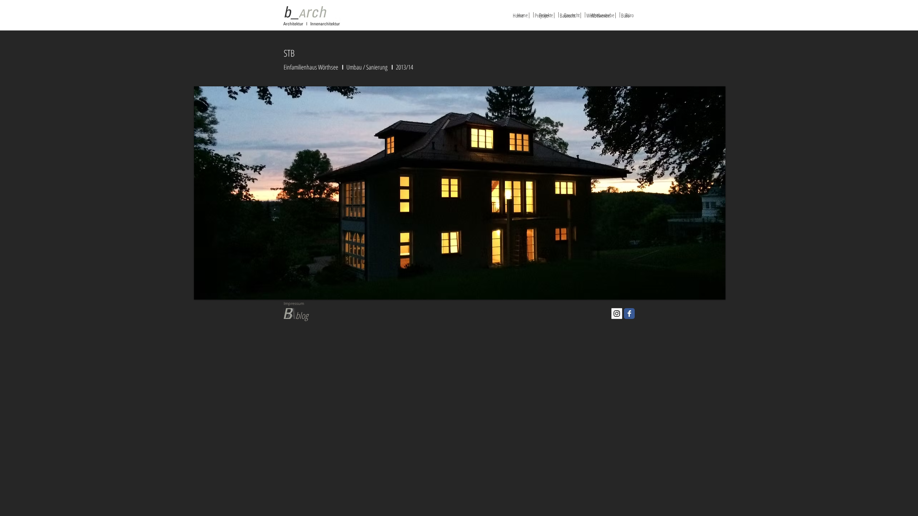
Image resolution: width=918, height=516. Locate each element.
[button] (485, 193)
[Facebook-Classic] (629, 313)
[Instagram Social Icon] (616, 313)
